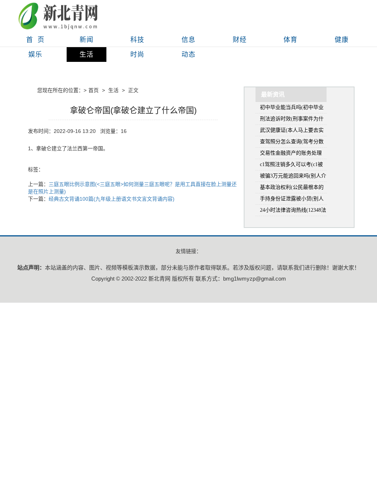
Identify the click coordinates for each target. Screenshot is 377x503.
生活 (87, 54)
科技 (137, 39)
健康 (342, 39)
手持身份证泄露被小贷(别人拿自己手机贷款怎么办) (292, 200)
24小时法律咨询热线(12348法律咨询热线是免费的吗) (293, 211)
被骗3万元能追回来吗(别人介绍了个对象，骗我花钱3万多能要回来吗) (293, 177)
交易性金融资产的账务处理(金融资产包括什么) (291, 154)
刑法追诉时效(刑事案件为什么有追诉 (292, 120)
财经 (240, 39)
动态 (188, 54)
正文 (133, 90)
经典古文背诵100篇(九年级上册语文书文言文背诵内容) (112, 199)
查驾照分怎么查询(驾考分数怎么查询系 (292, 143)
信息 (188, 39)
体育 (290, 39)
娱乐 (35, 54)
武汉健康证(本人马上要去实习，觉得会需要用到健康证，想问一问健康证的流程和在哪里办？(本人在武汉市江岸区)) (292, 131)
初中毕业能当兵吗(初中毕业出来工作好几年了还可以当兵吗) (292, 109)
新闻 (87, 39)
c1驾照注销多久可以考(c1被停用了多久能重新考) (291, 166)
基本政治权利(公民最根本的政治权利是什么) (292, 188)
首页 (93, 90)
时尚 (137, 54)
